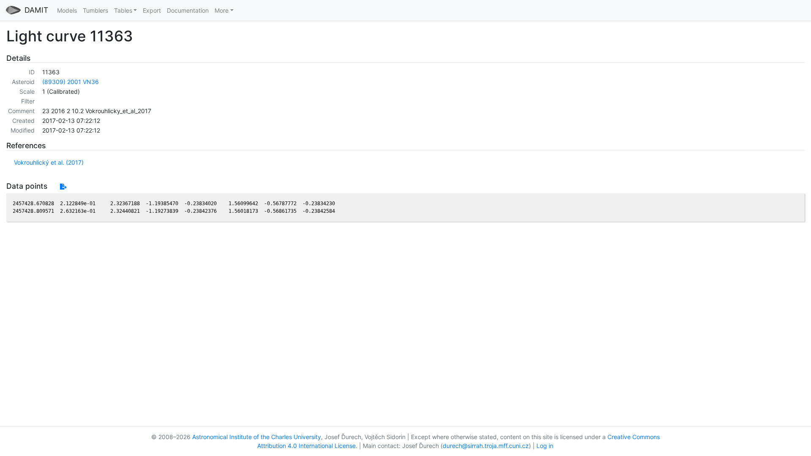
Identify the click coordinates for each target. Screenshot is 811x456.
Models (67, 10)
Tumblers (95, 10)
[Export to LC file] (63, 186)
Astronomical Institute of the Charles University (256, 436)
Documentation (188, 10)
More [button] (222, 10)
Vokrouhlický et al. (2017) (49, 162)
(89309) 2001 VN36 (70, 81)
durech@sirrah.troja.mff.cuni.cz (486, 445)
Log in (544, 445)
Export (152, 10)
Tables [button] (123, 10)
